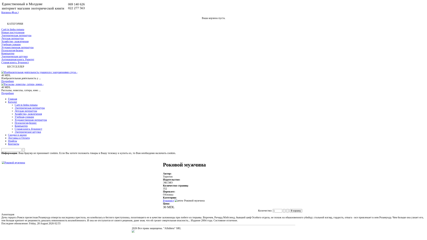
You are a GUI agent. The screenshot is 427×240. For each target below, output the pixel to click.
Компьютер (7, 53)
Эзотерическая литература (16, 35)
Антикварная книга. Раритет (17, 59)
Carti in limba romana (12, 29)
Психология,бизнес (12, 50)
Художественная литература (17, 47)
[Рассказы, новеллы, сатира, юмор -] (22, 84)
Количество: (265, 210)
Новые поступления (12, 32)
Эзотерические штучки (14, 56)
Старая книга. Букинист (15, 62)
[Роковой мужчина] (13, 161)
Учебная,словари (11, 44)
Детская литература (12, 38)
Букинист (168, 200)
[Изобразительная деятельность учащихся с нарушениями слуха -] (39, 72)
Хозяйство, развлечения (15, 41)
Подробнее (7, 81)
